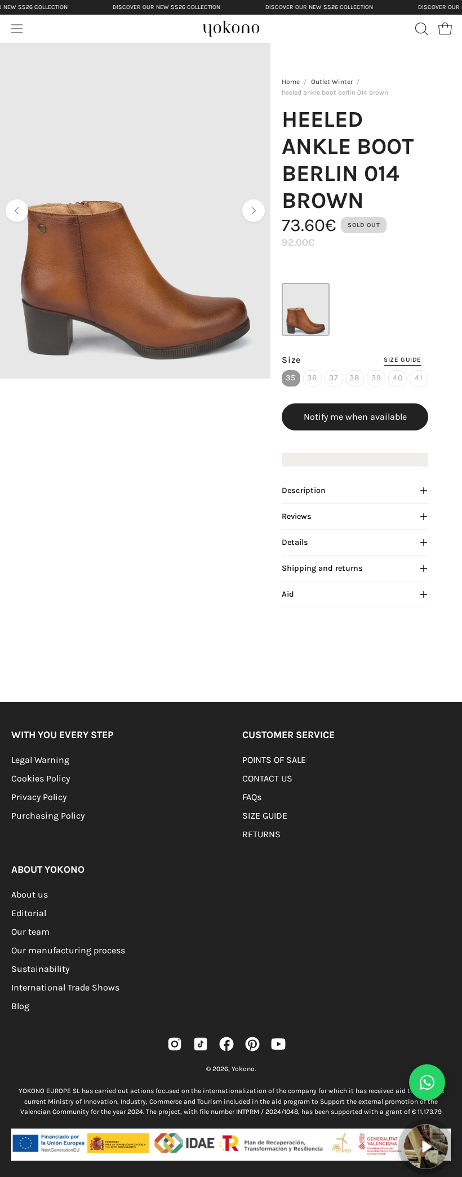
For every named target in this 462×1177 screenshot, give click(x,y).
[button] (420, 29)
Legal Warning (40, 759)
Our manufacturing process (68, 950)
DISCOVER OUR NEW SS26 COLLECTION (166, 7)
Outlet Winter (332, 82)
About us (29, 894)
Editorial (28, 913)
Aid (288, 594)
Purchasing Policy (48, 815)
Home (291, 82)
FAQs (251, 797)
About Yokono (48, 869)
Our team (30, 931)
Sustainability (40, 968)
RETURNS (261, 834)
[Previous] (17, 210)
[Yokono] (242, 32)
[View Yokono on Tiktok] (200, 1044)
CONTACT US (267, 778)
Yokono (243, 1069)
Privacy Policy (38, 797)
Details (295, 542)
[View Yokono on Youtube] (278, 1044)
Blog (20, 1006)
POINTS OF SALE (274, 759)
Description (304, 490)
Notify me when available (355, 416)
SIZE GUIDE (264, 815)
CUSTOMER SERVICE (288, 734)
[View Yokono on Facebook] (226, 1044)
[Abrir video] (426, 1147)
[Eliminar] (445, 1118)
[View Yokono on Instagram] (174, 1044)
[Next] (253, 210)
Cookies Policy (40, 778)
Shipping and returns (322, 568)
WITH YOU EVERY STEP (62, 734)
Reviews (297, 516)
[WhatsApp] (427, 1082)
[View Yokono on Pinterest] (252, 1044)
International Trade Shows (65, 987)
